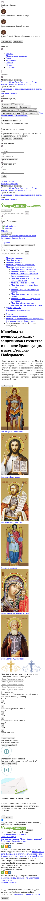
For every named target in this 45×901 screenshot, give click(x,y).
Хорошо (5, 899)
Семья (11, 82)
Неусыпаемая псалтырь (11, 113)
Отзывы (9, 63)
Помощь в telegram (9, 882)
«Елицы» (12, 837)
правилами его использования (27, 894)
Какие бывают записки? (31, 839)
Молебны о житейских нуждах (19, 267)
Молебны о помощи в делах (23, 271)
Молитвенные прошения (16, 56)
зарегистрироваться (9, 159)
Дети (17, 82)
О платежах (22, 841)
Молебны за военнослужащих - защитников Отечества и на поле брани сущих (25, 320)
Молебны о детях (13, 262)
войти (4, 176)
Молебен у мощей (27, 110)
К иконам (29, 89)
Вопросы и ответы (18, 834)
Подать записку (8, 738)
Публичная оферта (9, 841)
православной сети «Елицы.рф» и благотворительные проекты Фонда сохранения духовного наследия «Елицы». (22, 854)
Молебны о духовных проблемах (20, 265)
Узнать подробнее (9, 745)
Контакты (5, 93)
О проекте (10, 67)
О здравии (6, 104)
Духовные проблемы (29, 82)
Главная (9, 314)
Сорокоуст (24, 107)
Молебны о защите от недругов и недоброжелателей (25, 279)
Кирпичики (11, 60)
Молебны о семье (13, 260)
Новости (13, 93)
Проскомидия (30, 113)
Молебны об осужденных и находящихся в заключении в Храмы (26, 304)
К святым (38, 89)
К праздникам (19, 89)
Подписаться (7, 817)
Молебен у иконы (9, 110)
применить (18, 41)
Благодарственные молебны (18, 310)
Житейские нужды (9, 84)
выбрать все (6, 41)
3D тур (9, 65)
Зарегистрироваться (9, 183)
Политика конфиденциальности (14, 878)
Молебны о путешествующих (23, 269)
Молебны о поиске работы (22, 283)
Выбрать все (7, 386)
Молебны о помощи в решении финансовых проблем (24, 275)
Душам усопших (25, 84)
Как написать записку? (11, 839)
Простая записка (8, 107)
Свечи (8, 58)
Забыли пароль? (8, 181)
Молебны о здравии (15, 258)
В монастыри (6, 89)
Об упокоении (17, 104)
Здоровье (5, 82)
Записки (9, 54)
